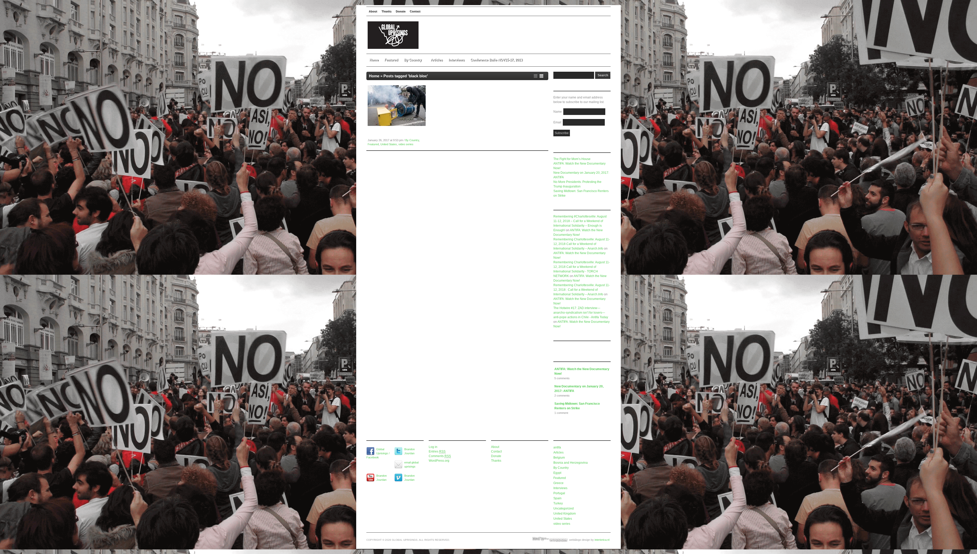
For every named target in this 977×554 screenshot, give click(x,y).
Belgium (559, 457)
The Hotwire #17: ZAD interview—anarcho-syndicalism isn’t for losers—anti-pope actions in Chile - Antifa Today (580, 312)
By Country (413, 60)
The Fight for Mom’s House (572, 159)
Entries (437, 451)
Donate (400, 11)
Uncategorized (563, 508)
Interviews (457, 60)
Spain (557, 498)
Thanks (386, 11)
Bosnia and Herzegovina (570, 462)
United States (388, 144)
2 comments (562, 395)
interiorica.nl (602, 539)
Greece (558, 483)
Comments (440, 456)
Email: (558, 122)
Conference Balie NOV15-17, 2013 (496, 60)
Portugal (559, 493)
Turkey (558, 503)
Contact (415, 11)
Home (374, 60)
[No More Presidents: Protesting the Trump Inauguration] (397, 125)
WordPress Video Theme (541, 538)
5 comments (562, 378)
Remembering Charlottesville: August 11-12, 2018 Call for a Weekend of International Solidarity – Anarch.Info (581, 244)
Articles (437, 60)
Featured (391, 60)
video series (405, 144)
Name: (558, 111)
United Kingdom (564, 513)
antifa (557, 447)
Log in (433, 447)
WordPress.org (439, 460)
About (373, 11)
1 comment (561, 412)
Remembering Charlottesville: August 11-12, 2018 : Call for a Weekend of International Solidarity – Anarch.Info (581, 289)
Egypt (557, 473)
